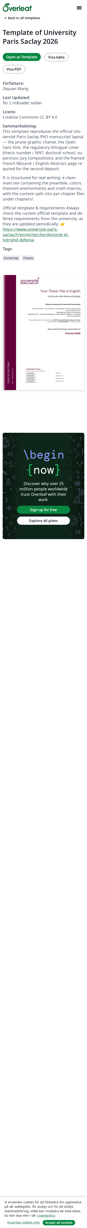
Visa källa (56, 57)
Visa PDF (13, 69)
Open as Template (21, 57)
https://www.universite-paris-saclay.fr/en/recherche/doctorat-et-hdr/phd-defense (36, 235)
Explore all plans (43, 520)
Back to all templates (22, 18)
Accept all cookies (58, 1222)
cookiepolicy (46, 1215)
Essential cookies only (23, 1222)
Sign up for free (43, 509)
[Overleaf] (17, 7)
